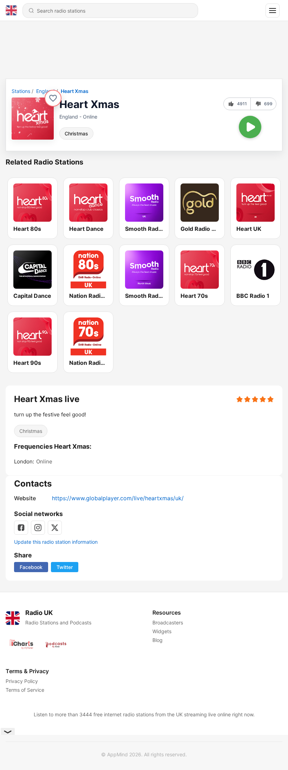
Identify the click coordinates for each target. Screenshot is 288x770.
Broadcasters (167, 622)
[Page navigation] (273, 11)
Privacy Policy (22, 681)
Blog (157, 640)
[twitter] (55, 528)
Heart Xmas (75, 91)
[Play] (250, 127)
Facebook (31, 567)
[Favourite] (53, 98)
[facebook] (21, 528)
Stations (21, 91)
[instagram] (38, 528)
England (45, 91)
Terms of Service (25, 690)
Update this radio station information (56, 542)
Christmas (76, 133)
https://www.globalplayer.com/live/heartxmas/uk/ (118, 498)
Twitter (65, 567)
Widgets (161, 631)
